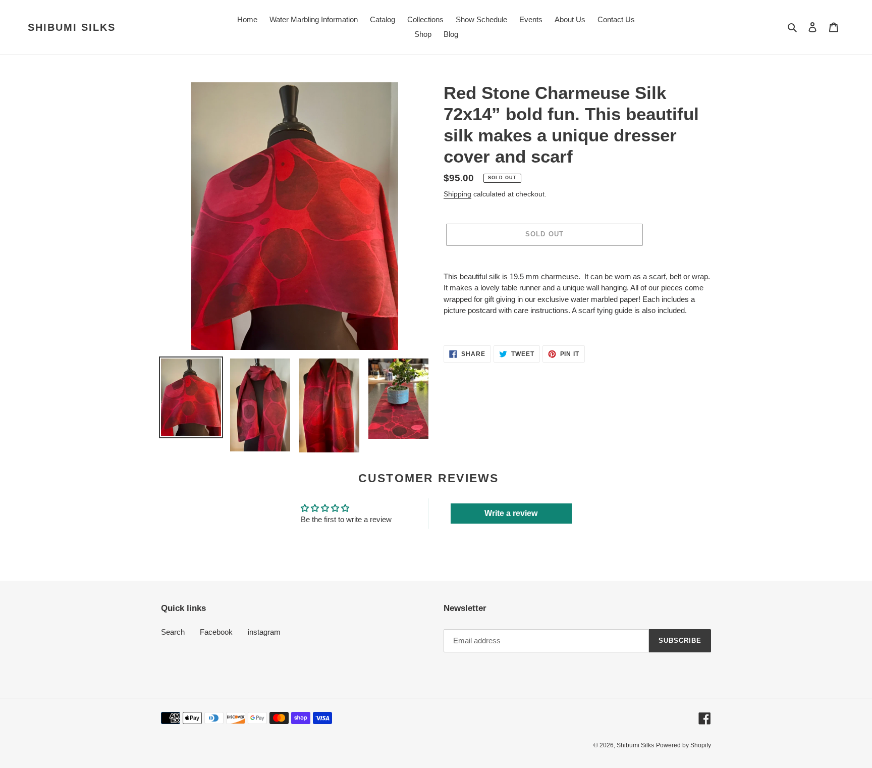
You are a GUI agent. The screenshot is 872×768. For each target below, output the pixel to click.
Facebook (216, 632)
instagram (264, 632)
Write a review (510, 513)
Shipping (457, 194)
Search (173, 632)
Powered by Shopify (683, 745)
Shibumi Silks (72, 27)
